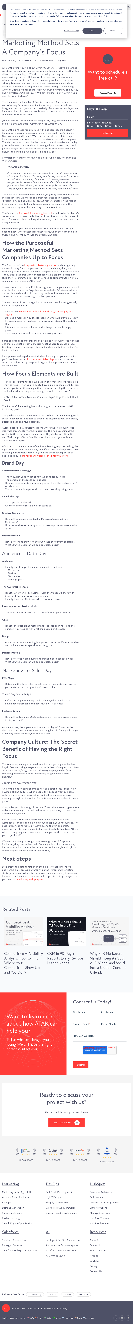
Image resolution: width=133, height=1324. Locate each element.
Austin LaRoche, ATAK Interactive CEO (19, 61)
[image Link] (53, 1154)
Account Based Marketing (16, 1197)
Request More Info (108, 93)
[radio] (91, 126)
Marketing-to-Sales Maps (41, 359)
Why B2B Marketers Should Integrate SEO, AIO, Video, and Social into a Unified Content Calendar (108, 963)
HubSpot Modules (100, 1223)
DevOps (52, 1184)
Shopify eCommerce (57, 1202)
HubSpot (97, 1184)
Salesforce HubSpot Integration (19, 1250)
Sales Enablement (12, 1213)
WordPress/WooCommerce (60, 1207)
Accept (92, 31)
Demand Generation (13, 1207)
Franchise (52, 1294)
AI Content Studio (56, 1255)
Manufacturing (35, 1294)
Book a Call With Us (62, 1122)
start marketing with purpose (27, 879)
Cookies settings (71, 31)
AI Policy (63, 1308)
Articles (94, 1255)
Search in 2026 (98, 1250)
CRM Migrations (98, 1207)
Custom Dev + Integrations (104, 1202)
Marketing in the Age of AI (16, 1192)
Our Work (95, 1245)
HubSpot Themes (99, 1218)
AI (47, 1232)
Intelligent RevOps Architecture (63, 1240)
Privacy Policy (49, 1308)
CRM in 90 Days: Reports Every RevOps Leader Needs (65, 958)
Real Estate (83, 1294)
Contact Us (96, 1271)
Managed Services (100, 1213)
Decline (113, 31)
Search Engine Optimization (17, 1223)
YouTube (94, 1261)
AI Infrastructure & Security (61, 1250)
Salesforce (10, 1232)
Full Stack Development (59, 1192)
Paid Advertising (11, 1218)
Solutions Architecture (102, 1192)
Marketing (10, 1184)
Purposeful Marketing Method (35, 213)
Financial (67, 1294)
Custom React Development (61, 1213)
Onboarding (96, 1197)
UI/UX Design (53, 1197)
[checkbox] (107, 126)
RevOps (6, 1202)
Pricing (93, 1266)
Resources (98, 1232)
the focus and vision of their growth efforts (45, 455)
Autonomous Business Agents (62, 1245)
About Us (95, 1240)
